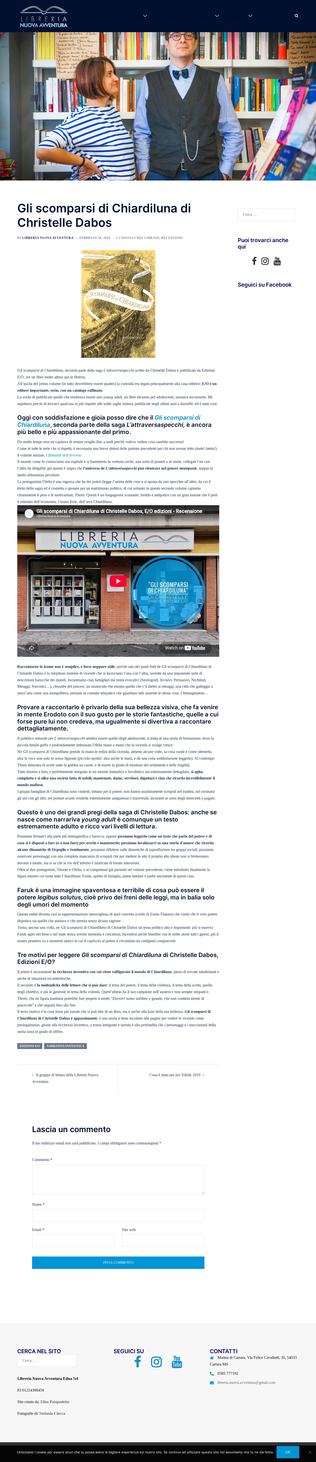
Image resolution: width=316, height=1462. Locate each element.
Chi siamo (134, 16)
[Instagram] (265, 263)
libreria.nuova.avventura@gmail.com (246, 1382)
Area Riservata (236, 16)
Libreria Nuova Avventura (48, 238)
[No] (309, 1452)
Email (38, 1230)
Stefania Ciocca (52, 1413)
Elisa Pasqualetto (54, 1402)
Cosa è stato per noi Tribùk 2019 (175, 1075)
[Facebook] (254, 263)
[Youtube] (277, 263)
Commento (42, 1160)
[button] (297, 16)
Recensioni (205, 16)
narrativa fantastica (65, 1046)
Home (116, 16)
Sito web (129, 1230)
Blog (187, 16)
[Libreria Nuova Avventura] (43, 16)
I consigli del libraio (137, 238)
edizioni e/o (30, 1046)
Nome (38, 1204)
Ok (287, 1452)
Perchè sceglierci (166, 16)
